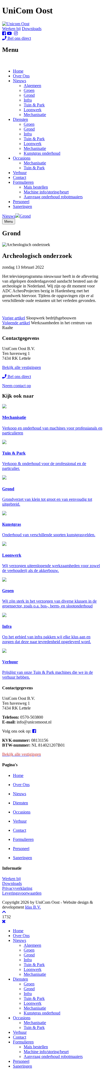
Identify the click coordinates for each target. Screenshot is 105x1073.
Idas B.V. (33, 907)
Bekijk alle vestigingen (21, 367)
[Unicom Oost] (15, 23)
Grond (29, 95)
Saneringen (22, 206)
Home (18, 71)
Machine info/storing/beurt (46, 192)
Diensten (20, 119)
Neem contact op (16, 385)
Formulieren (23, 182)
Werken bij (11, 28)
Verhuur (20, 172)
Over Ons (21, 76)
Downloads (31, 28)
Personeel (21, 201)
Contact (19, 177)
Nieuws (19, 80)
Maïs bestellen (36, 187)
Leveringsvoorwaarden (21, 893)
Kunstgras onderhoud (42, 153)
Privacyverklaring (17, 888)
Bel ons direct (18, 38)
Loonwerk (32, 109)
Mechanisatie (35, 114)
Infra (28, 100)
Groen (29, 90)
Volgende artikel (16, 323)
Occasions (21, 158)
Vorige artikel (13, 318)
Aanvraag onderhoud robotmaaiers (53, 197)
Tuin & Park (34, 105)
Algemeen (32, 85)
